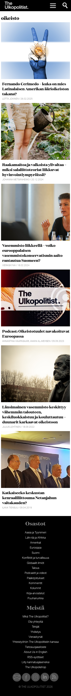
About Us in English (35, 652)
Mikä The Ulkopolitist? (36, 616)
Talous (35, 568)
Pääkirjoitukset (35, 578)
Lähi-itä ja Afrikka (35, 537)
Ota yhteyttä (35, 621)
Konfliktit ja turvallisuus (35, 557)
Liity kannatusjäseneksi (35, 662)
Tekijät (35, 626)
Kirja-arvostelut (35, 593)
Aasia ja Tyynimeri (35, 532)
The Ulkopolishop (35, 667)
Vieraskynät (36, 637)
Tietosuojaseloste (35, 647)
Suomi (35, 552)
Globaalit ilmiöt (35, 563)
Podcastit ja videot (36, 573)
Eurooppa (35, 547)
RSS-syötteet (35, 657)
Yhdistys (36, 632)
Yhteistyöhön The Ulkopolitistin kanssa (35, 642)
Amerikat (35, 542)
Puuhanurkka (35, 598)
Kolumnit (35, 588)
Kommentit (35, 583)
